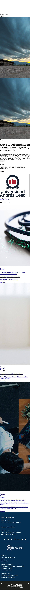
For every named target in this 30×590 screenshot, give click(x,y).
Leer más (3, 161)
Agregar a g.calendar (5, 199)
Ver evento (2, 282)
